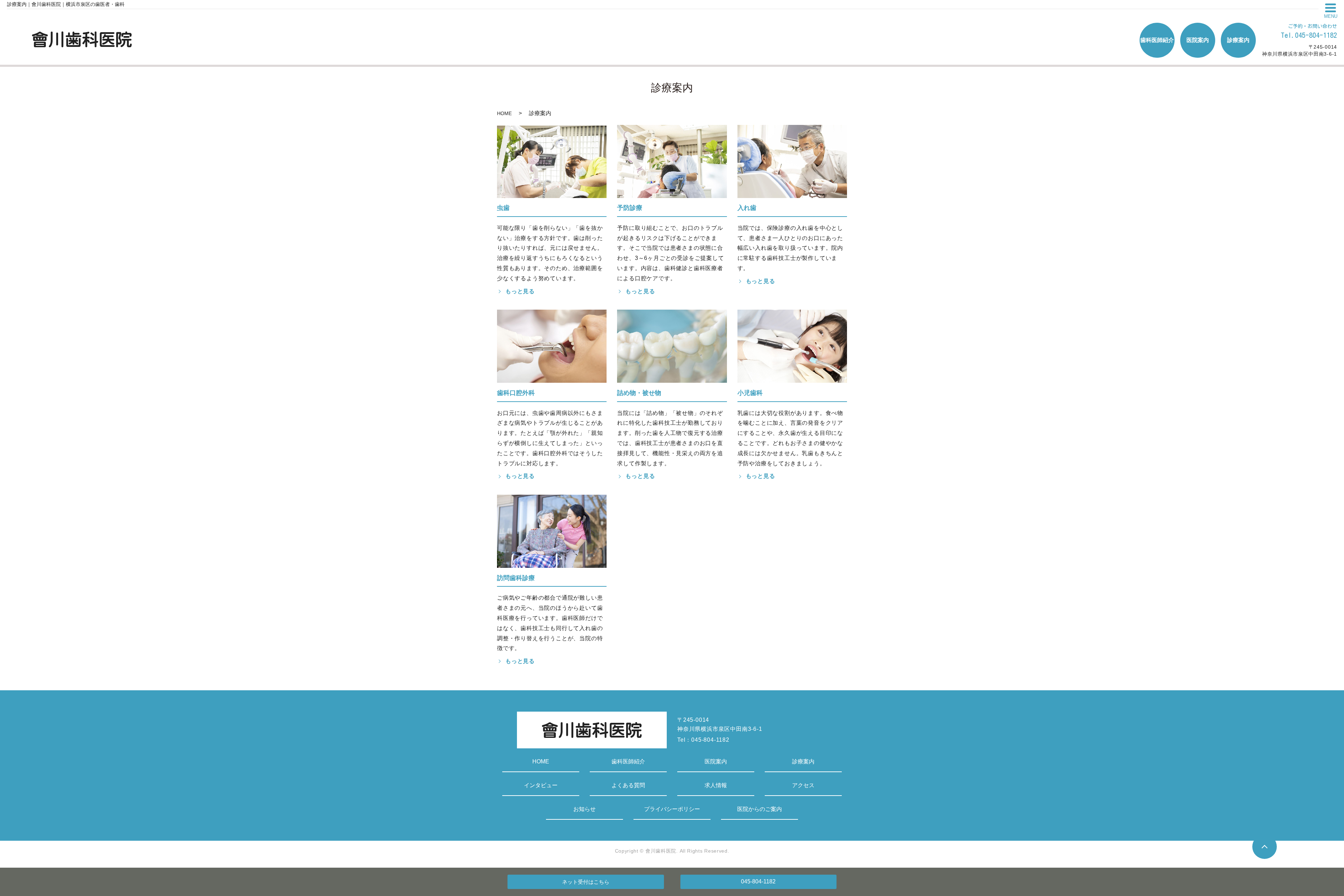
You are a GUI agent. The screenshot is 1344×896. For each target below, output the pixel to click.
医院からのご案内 (759, 809)
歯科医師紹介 (628, 761)
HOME (504, 113)
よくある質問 (628, 785)
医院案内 (716, 761)
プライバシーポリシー (672, 809)
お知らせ (584, 809)
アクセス (803, 785)
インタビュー (541, 785)
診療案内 (803, 761)
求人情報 (716, 785)
